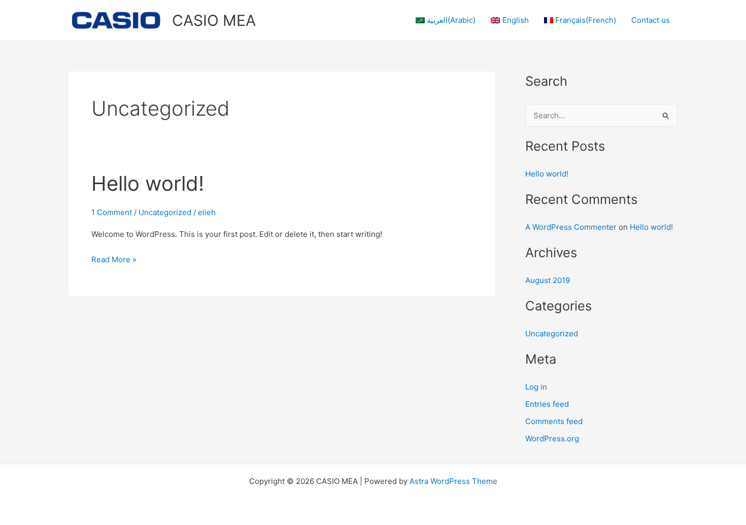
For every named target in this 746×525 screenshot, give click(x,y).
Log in (536, 387)
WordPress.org (552, 438)
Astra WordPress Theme (453, 481)
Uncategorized (165, 212)
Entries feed (547, 404)
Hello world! (147, 183)
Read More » (114, 258)
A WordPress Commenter (571, 227)
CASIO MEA (214, 20)
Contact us (650, 20)
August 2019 (547, 280)
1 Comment (111, 212)
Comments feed (554, 421)
